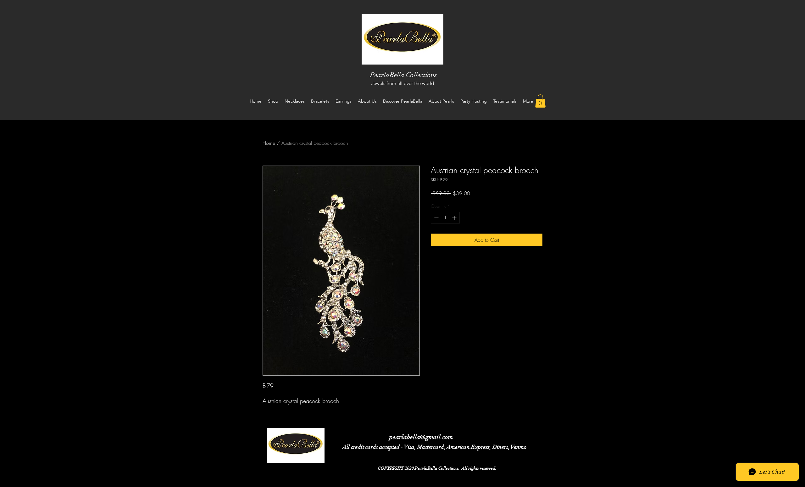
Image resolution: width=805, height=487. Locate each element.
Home (269, 142)
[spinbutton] (445, 217)
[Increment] (455, 217)
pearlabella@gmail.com (421, 437)
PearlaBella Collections (403, 75)
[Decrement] (436, 217)
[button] (540, 101)
